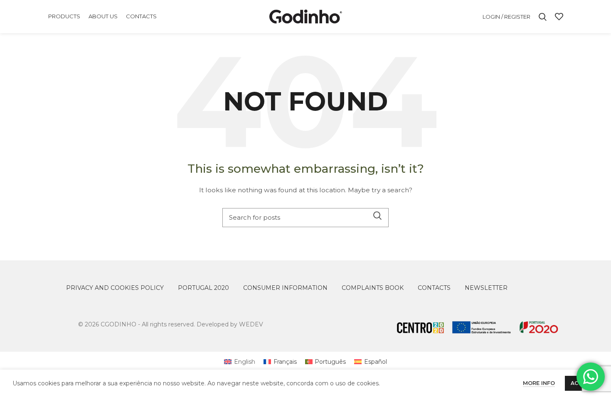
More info (539, 383)
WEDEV (251, 324)
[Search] (543, 16)
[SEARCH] (377, 215)
